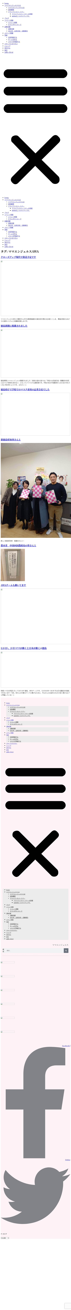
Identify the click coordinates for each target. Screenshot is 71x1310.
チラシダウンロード (14, 25)
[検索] (66, 950)
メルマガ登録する (14, 42)
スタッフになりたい (11, 44)
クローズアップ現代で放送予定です (18, 257)
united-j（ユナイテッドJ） (21, 16)
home (6, 3)
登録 (5, 35)
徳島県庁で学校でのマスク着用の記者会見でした (25, 389)
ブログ (6, 18)
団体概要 (11, 10)
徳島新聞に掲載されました (14, 325)
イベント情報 (8, 20)
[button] (35, 125)
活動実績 (7, 27)
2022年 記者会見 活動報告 (18, 31)
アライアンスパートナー (16, 12)
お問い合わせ (8, 52)
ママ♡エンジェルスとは (12, 5)
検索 (3, 950)
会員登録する (12, 37)
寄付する (7, 48)
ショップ (7, 46)
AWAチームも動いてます (13, 585)
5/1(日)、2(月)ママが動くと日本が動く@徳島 (24, 648)
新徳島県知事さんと (11, 439)
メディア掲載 (8, 33)
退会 (5, 50)
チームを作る (12, 39)
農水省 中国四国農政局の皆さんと (18, 545)
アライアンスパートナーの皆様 (22, 14)
